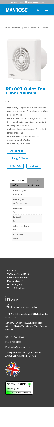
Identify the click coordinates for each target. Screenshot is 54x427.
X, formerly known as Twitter (24, 307)
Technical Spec (33, 185)
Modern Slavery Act (16, 281)
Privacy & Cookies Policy (18, 278)
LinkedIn (14, 300)
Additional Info (18, 180)
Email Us (15, 166)
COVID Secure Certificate (19, 274)
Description (33, 180)
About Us (11, 271)
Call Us (33, 166)
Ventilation (16, 28)
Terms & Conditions (16, 288)
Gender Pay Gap (14, 285)
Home (7, 28)
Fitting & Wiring (19, 158)
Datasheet (16, 151)
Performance (17, 185)
